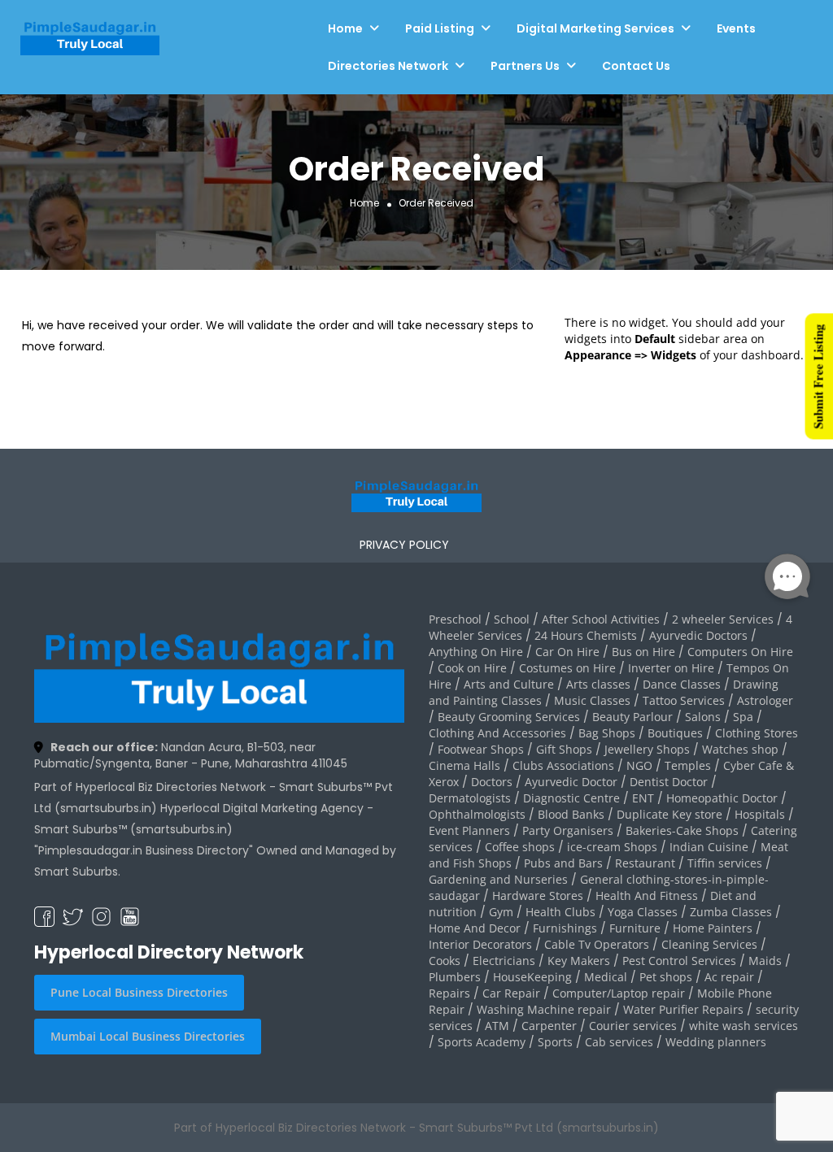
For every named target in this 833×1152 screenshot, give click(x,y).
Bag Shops (606, 733)
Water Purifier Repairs (683, 1009)
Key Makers (578, 960)
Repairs (449, 993)
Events (736, 28)
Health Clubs (560, 911)
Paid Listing (439, 28)
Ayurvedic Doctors (698, 635)
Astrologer (765, 700)
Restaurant (645, 863)
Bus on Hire (643, 651)
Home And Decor (475, 928)
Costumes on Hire (567, 668)
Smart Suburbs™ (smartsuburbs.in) (133, 829)
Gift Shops (564, 749)
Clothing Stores (756, 733)
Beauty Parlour (632, 716)
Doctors (491, 781)
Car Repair (511, 993)
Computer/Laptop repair (618, 993)
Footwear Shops (481, 749)
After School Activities (601, 619)
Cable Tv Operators (596, 944)
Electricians (504, 960)
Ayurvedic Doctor (571, 781)
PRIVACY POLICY (404, 545)
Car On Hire (567, 651)
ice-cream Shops (612, 846)
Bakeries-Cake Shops (682, 830)
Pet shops (665, 977)
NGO (639, 765)
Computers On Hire (740, 651)
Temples (688, 765)
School (512, 619)
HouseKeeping (532, 977)
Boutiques (675, 733)
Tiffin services (724, 863)
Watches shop (740, 749)
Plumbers (455, 977)
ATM (497, 1025)
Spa (743, 716)
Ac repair (729, 977)
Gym (501, 911)
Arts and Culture (509, 684)
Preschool (455, 619)
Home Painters (712, 928)
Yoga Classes (643, 911)
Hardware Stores (537, 895)
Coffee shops (520, 846)
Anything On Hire (476, 651)
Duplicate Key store (669, 814)
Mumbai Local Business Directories (147, 1036)
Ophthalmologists (477, 814)
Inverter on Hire (671, 668)
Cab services (619, 1042)
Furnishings (565, 928)
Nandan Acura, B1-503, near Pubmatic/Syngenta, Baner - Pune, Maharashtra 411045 (190, 755)
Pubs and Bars (563, 863)
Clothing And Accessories (497, 733)
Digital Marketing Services (595, 28)
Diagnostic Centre (571, 798)
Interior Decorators (480, 944)
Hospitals (760, 814)
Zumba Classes (731, 911)
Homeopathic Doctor (722, 798)
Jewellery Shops (647, 749)
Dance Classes (682, 684)
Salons (703, 716)
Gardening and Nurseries (498, 879)
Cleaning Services (709, 944)
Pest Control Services (679, 960)
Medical (605, 977)
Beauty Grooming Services (509, 716)
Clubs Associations (563, 765)
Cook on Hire (472, 668)
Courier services (633, 1025)
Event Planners (469, 830)
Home (345, 28)
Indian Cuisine (708, 846)
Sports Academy (482, 1042)
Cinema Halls (464, 765)
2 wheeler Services (723, 619)
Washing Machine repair (544, 1009)
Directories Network (388, 66)
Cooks (444, 960)
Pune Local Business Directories (139, 992)
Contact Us (636, 66)
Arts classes (598, 684)
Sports (555, 1042)
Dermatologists (470, 798)
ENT (643, 798)
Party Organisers (567, 830)
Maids (765, 960)
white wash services (743, 1025)
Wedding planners (715, 1042)
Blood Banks (571, 814)
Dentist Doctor (669, 781)
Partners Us (525, 66)
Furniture (635, 928)
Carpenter (549, 1025)
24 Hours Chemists (585, 635)
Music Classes (592, 700)
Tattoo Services (684, 700)
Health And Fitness (646, 895)
